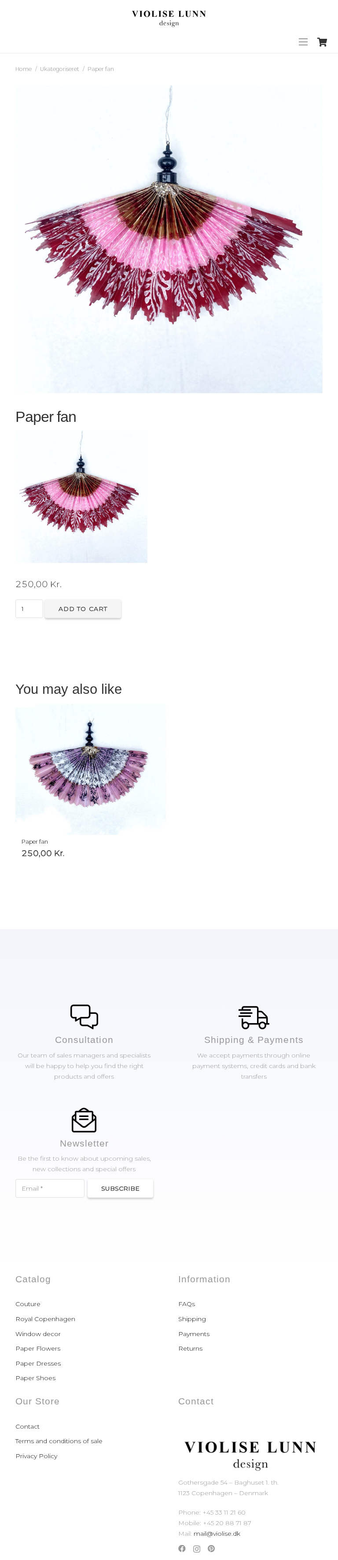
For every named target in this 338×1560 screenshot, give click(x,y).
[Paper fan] (90, 769)
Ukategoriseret (59, 69)
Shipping (192, 1319)
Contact (27, 1426)
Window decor (38, 1334)
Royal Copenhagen (45, 1319)
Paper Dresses (38, 1363)
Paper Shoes (35, 1378)
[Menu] (303, 42)
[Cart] (322, 42)
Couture (27, 1304)
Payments (193, 1334)
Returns (190, 1348)
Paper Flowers (37, 1348)
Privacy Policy (36, 1456)
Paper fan (35, 841)
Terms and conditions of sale (59, 1441)
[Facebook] (182, 1549)
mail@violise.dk (217, 1534)
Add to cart (83, 609)
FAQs (186, 1304)
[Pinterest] (211, 1549)
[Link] (169, 15)
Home (23, 69)
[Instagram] (196, 1549)
